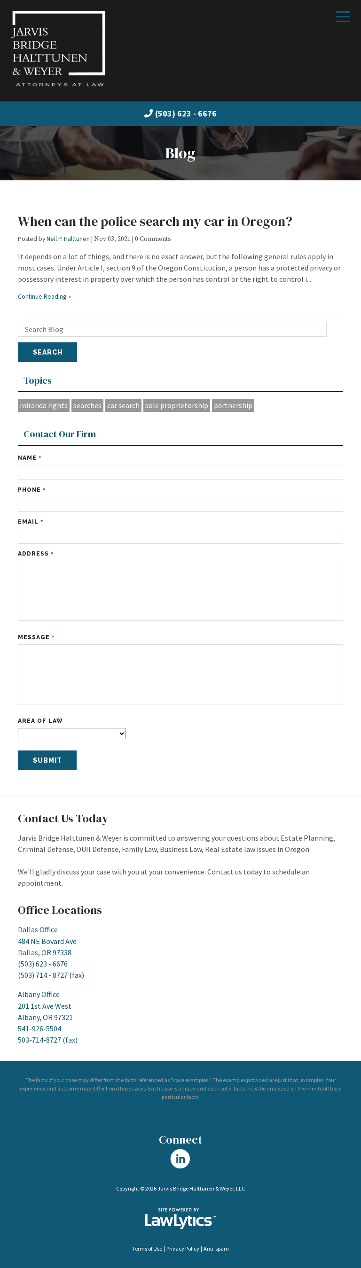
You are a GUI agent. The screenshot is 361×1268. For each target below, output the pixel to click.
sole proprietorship (176, 405)
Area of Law (40, 721)
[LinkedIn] (180, 1158)
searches (87, 405)
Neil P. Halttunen (68, 239)
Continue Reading (42, 297)
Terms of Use (147, 1248)
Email (30, 521)
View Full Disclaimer (181, 1113)
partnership (233, 405)
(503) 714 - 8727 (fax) (51, 975)
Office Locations (60, 910)
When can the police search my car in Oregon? (155, 221)
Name (29, 457)
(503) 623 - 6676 (186, 113)
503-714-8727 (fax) (48, 1039)
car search (123, 405)
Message (36, 637)
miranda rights (44, 405)
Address (36, 553)
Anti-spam (216, 1248)
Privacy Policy (182, 1248)
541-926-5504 (39, 1028)
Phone (32, 489)
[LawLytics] (180, 1218)
